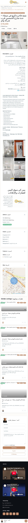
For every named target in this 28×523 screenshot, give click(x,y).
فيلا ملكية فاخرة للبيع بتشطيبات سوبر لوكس (12, 367)
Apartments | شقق (7, 6)
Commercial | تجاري (5, 343)
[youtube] (14, 513)
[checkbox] (3, 445)
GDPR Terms (12, 445)
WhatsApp (15, 454)
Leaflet (13, 293)
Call (14, 450)
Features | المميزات (7, 251)
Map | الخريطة (6, 265)
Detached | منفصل (11, 371)
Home (2, 6)
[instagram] (17, 513)
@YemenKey (7, 507)
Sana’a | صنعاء (4, 7)
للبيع (25, 6)
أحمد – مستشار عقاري (13, 420)
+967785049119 (7, 503)
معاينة (11, 7)
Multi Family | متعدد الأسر (14, 343)
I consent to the (9, 445)
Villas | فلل (11, 317)
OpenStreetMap (18, 293)
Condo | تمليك (13, 6)
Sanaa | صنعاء (11, 220)
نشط (9, 7)
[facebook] (4, 513)
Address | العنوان (6, 214)
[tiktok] (10, 513)
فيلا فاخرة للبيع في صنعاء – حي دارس (11, 313)
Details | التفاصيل (7, 231)
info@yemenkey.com (8, 505)
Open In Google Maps (7, 224)
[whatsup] (7, 513)
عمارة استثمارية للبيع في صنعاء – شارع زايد (12, 339)
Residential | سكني (19, 6)
